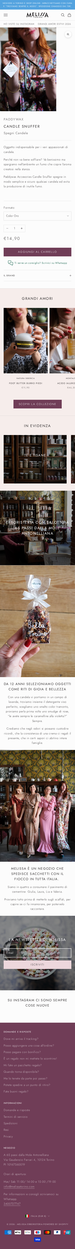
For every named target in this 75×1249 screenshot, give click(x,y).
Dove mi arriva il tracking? (21, 1039)
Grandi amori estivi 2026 (54, 24)
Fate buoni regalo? (16, 1091)
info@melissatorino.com (19, 1186)
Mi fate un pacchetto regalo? (23, 1065)
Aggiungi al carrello (37, 252)
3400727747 (12, 1204)
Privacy (8, 1136)
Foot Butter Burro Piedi (25, 383)
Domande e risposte (17, 1110)
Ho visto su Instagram (19, 24)
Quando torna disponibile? (21, 1072)
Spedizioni (10, 1123)
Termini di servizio (15, 1117)
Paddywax (14, 119)
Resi (6, 1130)
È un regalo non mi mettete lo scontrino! (30, 1058)
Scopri (35, 463)
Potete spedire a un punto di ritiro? (27, 1085)
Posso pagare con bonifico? (22, 1052)
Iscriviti (37, 965)
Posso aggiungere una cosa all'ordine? (29, 1045)
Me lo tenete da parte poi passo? (25, 1078)
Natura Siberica (26, 378)
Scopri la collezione (37, 404)
